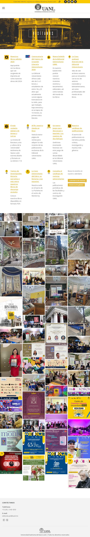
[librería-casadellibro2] (79, 291)
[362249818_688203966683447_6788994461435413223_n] (56, 377)
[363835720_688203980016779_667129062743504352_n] (79, 379)
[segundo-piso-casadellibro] (11, 229)
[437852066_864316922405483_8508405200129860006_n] (79, 473)
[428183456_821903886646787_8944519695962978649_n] (11, 420)
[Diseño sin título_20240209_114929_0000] (79, 392)
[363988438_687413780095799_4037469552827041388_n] (11, 389)
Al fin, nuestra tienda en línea (37, 128)
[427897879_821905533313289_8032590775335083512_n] (79, 427)
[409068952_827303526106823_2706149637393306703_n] (11, 406)
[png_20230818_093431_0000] (11, 312)
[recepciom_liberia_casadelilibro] (56, 271)
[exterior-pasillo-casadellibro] (79, 244)
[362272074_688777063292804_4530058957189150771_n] (34, 382)
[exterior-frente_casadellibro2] (56, 250)
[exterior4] (34, 335)
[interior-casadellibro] (11, 281)
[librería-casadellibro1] (34, 300)
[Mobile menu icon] (3, 8)
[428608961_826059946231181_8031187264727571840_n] (34, 443)
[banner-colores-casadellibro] (56, 391)
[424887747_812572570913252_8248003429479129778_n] (56, 405)
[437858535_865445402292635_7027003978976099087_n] (11, 463)
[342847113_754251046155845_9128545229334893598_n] (56, 352)
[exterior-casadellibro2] (11, 251)
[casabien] (11, 217)
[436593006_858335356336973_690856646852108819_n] (79, 447)
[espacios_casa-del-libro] (79, 221)
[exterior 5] (79, 267)
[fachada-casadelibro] (34, 232)
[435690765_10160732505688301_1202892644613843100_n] (11, 440)
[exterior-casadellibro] (34, 253)
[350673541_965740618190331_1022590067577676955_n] (34, 321)
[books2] (34, 365)
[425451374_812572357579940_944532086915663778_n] (79, 408)
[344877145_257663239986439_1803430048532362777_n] (79, 361)
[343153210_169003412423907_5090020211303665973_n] (11, 360)
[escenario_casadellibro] (79, 321)
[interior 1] (34, 276)
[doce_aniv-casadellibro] (34, 219)
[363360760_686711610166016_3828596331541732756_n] (56, 364)
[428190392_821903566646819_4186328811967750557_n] (34, 425)
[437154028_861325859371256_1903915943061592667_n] (56, 463)
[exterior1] (79, 344)
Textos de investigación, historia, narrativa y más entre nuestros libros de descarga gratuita (16, 181)
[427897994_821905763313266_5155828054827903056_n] (56, 421)
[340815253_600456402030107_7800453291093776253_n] (34, 350)
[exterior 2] (11, 336)
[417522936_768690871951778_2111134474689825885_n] (34, 405)
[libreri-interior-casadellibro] (56, 291)
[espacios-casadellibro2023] (56, 224)
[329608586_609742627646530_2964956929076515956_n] (56, 334)
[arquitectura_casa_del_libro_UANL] (56, 314)
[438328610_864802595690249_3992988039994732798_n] (34, 468)
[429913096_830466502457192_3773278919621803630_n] (56, 441)
